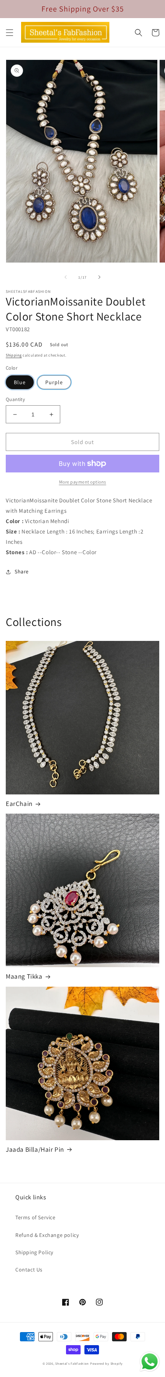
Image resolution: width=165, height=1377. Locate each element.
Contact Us (29, 1269)
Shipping (14, 355)
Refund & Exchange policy (47, 1235)
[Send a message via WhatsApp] (149, 1361)
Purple (54, 382)
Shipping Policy (34, 1252)
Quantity (15, 399)
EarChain (19, 803)
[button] (9, 32)
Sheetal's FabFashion (72, 1363)
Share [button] (22, 571)
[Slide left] (65, 277)
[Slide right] (99, 277)
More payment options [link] (82, 482)
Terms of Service (35, 1217)
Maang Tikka (24, 976)
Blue (20, 382)
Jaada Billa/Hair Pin (35, 1149)
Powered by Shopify (106, 1363)
